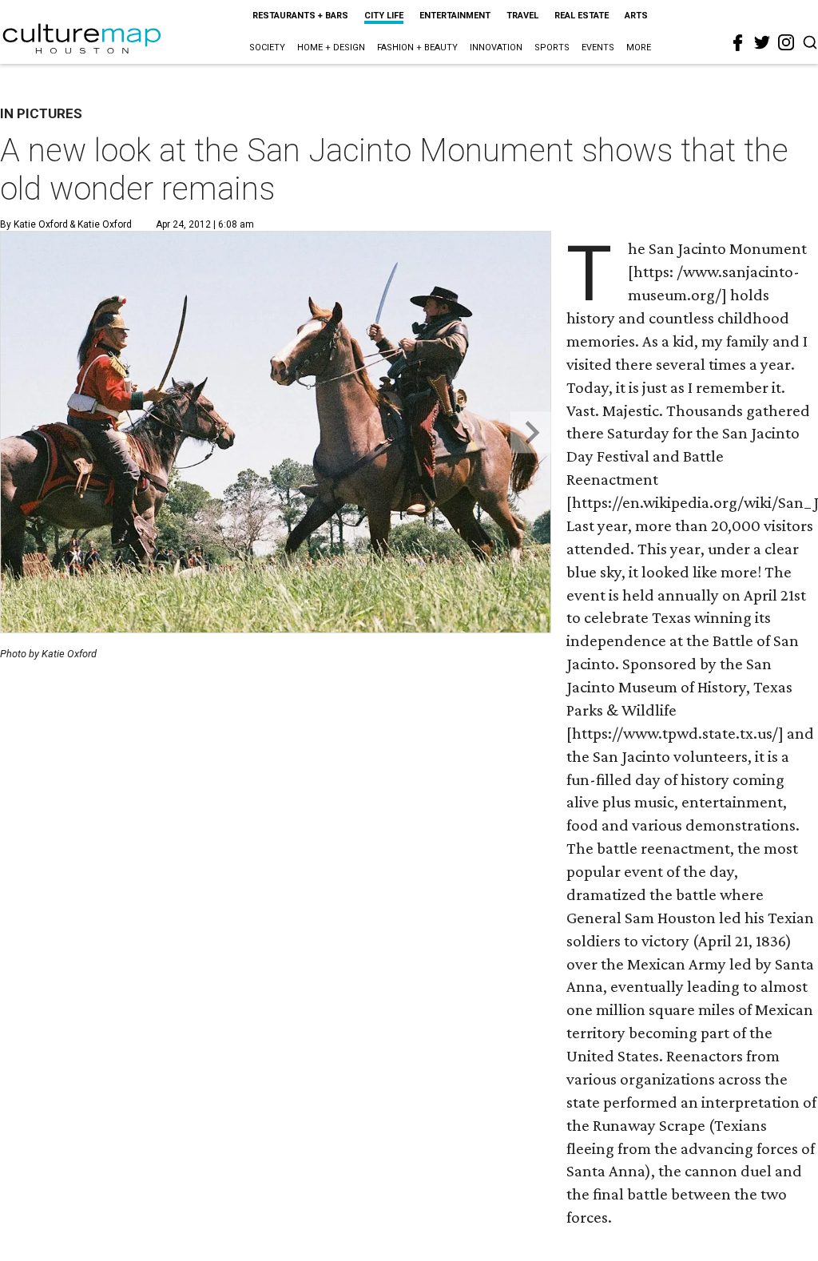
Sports (552, 47)
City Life (383, 15)
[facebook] (738, 43)
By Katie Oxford (34, 224)
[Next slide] (530, 432)
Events (598, 47)
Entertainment (454, 15)
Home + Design (331, 47)
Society (267, 47)
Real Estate (581, 15)
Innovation (496, 47)
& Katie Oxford (99, 224)
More (638, 47)
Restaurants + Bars (300, 15)
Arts (636, 15)
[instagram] (786, 42)
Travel (522, 15)
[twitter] (762, 42)
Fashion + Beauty (417, 47)
